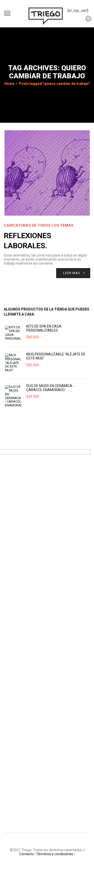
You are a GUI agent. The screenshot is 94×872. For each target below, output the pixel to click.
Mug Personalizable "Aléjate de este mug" (55, 356)
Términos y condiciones (54, 854)
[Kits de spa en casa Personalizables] (13, 333)
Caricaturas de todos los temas (38, 225)
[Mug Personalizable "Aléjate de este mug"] (13, 362)
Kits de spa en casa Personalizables (43, 328)
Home (9, 84)
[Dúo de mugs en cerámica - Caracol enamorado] (13, 396)
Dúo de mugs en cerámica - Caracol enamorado (50, 388)
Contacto (26, 854)
